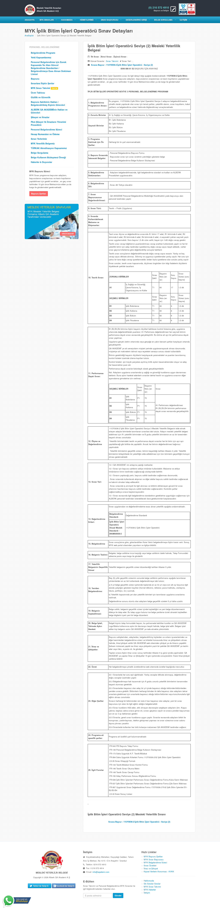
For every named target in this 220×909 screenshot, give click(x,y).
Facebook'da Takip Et (65, 885)
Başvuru (35, 78)
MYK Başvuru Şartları (153, 856)
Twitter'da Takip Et (40, 885)
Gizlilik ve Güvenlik (40, 97)
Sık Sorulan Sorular (152, 883)
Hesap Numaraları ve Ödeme (45, 134)
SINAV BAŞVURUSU (109, 19)
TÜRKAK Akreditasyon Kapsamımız (49, 148)
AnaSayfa (29, 35)
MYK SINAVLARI (47, 19)
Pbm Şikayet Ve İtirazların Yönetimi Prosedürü (48, 123)
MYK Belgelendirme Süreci (155, 862)
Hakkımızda (149, 880)
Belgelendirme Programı (43, 52)
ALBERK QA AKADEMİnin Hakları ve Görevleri (49, 111)
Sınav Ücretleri (150, 865)
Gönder (118, 895)
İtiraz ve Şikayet (151, 868)
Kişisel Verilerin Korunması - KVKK (159, 871)
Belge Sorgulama (163, 19)
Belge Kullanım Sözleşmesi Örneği (48, 157)
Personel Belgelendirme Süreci (46, 129)
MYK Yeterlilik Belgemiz (43, 143)
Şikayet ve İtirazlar (40, 117)
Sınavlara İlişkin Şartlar (42, 83)
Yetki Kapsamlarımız (41, 57)
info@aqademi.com (100, 871)
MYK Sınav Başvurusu (153, 859)
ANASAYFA (30, 19)
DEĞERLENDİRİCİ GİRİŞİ (136, 19)
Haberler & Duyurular (41, 162)
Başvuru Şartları (38, 193)
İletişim (147, 892)
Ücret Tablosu (38, 92)
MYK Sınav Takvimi (41, 87)
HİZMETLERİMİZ (87, 19)
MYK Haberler (150, 889)
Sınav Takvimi (112, 61)
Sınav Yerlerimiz (39, 138)
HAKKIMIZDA (67, 19)
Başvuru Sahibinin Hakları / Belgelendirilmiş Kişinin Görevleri (48, 103)
